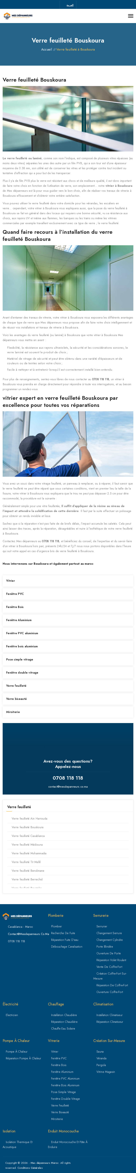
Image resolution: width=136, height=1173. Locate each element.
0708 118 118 (100, 379)
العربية (70, 5)
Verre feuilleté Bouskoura (28, 827)
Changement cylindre (110, 940)
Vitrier (10, 581)
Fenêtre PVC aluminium (22, 633)
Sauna (100, 1052)
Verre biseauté (16, 699)
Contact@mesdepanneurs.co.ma (28, 934)
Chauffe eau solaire (63, 1029)
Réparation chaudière (64, 1022)
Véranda (101, 1058)
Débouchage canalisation (66, 947)
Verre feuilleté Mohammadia (29, 853)
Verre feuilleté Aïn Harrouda (29, 819)
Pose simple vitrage (19, 659)
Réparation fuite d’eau (64, 940)
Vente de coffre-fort (109, 967)
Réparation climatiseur (110, 1022)
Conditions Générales (30, 1168)
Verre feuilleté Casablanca (28, 836)
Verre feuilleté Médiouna (27, 845)
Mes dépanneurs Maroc (45, 1163)
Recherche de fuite (63, 933)
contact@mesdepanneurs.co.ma (68, 787)
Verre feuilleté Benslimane (28, 871)
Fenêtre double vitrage (22, 673)
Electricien (12, 1015)
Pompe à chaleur (17, 1052)
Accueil (46, 49)
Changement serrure (109, 933)
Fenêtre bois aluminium (22, 646)
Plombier (56, 926)
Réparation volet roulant (111, 960)
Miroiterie (13, 712)
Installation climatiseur (110, 1015)
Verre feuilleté (16, 686)
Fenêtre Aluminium (19, 620)
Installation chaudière (64, 1015)
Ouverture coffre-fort (110, 992)
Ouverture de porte (109, 953)
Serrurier (102, 926)
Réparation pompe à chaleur (23, 1058)
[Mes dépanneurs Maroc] (18, 16)
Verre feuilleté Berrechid (27, 879)
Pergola (101, 1065)
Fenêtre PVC (15, 594)
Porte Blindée (105, 947)
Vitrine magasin (106, 1072)
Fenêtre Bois (15, 607)
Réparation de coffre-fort (112, 985)
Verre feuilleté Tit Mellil (26, 862)
